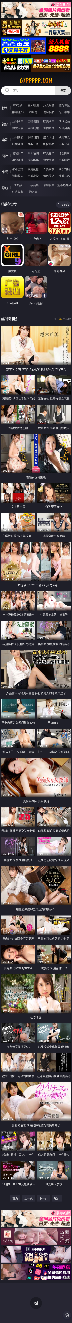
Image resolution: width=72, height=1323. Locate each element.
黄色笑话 (48, 176)
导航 (5, 188)
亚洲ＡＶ (17, 121)
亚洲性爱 (17, 137)
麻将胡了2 (17, 112)
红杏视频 (17, 192)
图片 (5, 156)
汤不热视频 (64, 185)
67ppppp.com (36, 80)
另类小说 (33, 176)
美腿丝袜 (17, 160)
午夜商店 (33, 185)
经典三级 (33, 144)
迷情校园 (17, 176)
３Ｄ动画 (64, 121)
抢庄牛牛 (64, 112)
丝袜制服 (33, 128)
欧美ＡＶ (48, 121)
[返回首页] (67, 1315)
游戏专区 (64, 105)
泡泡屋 (33, 192)
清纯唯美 (33, 160)
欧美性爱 (64, 137)
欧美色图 (48, 153)
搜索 (63, 90)
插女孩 (18, 185)
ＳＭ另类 (64, 128)
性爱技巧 (64, 176)
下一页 (43, 1198)
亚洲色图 (33, 153)
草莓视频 (48, 185)
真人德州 (33, 105)
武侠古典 (64, 169)
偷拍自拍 (33, 137)
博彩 (5, 108)
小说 (5, 172)
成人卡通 (48, 137)
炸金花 (33, 112)
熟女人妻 (17, 128)
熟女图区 (48, 160)
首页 (15, 1198)
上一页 (28, 1198)
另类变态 (64, 144)
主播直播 (48, 128)
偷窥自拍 (17, 153)
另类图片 (64, 160)
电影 (5, 140)
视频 (5, 124)
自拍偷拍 (33, 121)
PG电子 (17, 105)
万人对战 (48, 105)
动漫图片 (64, 153)
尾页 (57, 1198)
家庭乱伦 (33, 169)
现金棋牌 (48, 112)
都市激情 (17, 169)
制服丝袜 (17, 144)
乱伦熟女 (48, 144)
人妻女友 (48, 169)
